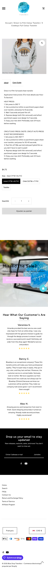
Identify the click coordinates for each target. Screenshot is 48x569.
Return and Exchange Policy (12, 498)
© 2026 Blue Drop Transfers (12, 563)
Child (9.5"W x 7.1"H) (30, 181)
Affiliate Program (8, 505)
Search (4, 488)
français (10, 531)
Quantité (5, 201)
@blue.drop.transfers (16, 280)
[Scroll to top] (42, 562)
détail (6, 83)
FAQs (4, 492)
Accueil (8, 23)
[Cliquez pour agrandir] (42, 43)
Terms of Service (8, 501)
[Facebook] (21, 464)
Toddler (6, 187)
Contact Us (6, 495)
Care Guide (17, 83)
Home (4, 485)
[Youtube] (26, 464)
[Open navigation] (9, 8)
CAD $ (39, 531)
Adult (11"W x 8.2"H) (11, 181)
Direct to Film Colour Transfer (27, 23)
